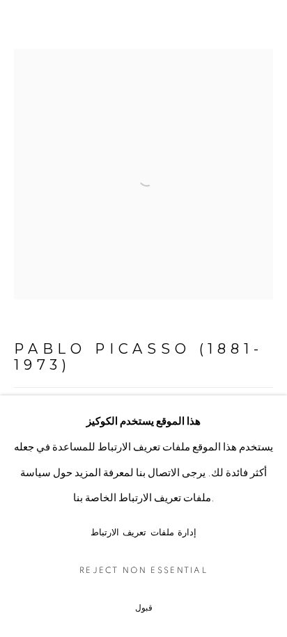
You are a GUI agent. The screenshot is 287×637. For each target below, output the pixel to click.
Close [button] (262, 31)
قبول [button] (144, 608)
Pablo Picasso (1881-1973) (138, 356)
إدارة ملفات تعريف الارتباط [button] (144, 532)
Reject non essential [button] (143, 570)
